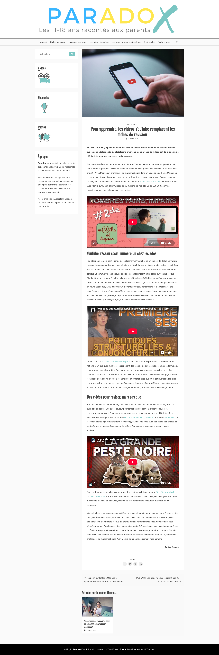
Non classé (133, 124)
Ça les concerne (57, 42)
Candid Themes (146, 649)
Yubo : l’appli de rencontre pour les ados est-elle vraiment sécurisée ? (97, 624)
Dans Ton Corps (97, 496)
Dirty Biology (162, 492)
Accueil (43, 42)
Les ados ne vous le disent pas (126, 42)
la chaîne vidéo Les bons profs (116, 361)
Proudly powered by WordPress (103, 649)
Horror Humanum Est (134, 417)
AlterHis (149, 417)
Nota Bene (169, 417)
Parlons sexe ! (164, 42)
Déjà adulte (149, 42)
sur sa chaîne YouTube (150, 181)
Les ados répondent (99, 42)
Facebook (176, 41)
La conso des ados (77, 42)
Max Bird (173, 492)
